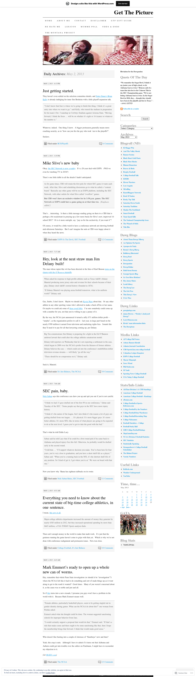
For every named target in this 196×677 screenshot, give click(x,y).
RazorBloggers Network (132, 192)
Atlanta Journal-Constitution (134, 346)
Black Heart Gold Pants (132, 158)
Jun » (128, 507)
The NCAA (76, 371)
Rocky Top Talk (129, 199)
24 (146, 502)
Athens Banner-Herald (131, 342)
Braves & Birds (129, 168)
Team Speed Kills (129, 217)
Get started (122, 3)
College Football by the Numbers (135, 409)
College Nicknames (130, 419)
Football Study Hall (130, 426)
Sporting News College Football (134, 373)
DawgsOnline (128, 267)
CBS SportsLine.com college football (136, 349)
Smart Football (128, 213)
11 (151, 497)
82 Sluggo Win (128, 148)
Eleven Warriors (129, 182)
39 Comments (107, 371)
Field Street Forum (130, 270)
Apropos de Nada (129, 246)
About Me (63, 20)
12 (123, 499)
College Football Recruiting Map (135, 416)
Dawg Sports (128, 260)
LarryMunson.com (130, 320)
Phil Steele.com (128, 367)
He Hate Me (52, 26)
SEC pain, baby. (55, 390)
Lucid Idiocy (128, 284)
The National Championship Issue (136, 220)
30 (141, 505)
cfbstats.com (127, 400)
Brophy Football (129, 172)
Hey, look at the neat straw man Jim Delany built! (71, 261)
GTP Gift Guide (121, 20)
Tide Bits (126, 227)
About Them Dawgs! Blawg (133, 239)
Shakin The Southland (131, 210)
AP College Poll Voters (131, 339)
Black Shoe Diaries (130, 161)
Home (48, 20)
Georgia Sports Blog (130, 274)
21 (132, 502)
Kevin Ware (88, 301)
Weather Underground (131, 472)
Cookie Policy (50, 672)
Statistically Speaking (131, 444)
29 (137, 505)
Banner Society (128, 154)
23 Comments (107, 661)
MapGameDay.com (130, 433)
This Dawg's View (130, 294)
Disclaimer (98, 20)
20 (127, 502)
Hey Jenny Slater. (129, 281)
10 (146, 497)
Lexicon (70, 26)
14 (132, 499)
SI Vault (126, 370)
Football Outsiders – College (133, 423)
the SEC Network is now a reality (61, 168)
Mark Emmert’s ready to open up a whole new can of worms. (76, 569)
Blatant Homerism (130, 165)
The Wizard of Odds (130, 223)
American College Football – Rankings (137, 396)
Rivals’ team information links (134, 323)
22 (137, 502)
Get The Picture (133, 12)
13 (127, 499)
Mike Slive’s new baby (61, 163)
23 (141, 502)
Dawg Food (127, 256)
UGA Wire (127, 298)
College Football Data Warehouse (135, 413)
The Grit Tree (128, 291)
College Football (64, 547)
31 (146, 505)
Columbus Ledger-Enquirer (133, 353)
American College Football (132, 393)
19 (123, 502)
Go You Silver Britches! (131, 277)
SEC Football (80, 239)
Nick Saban (47, 396)
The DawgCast (128, 287)
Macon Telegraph (129, 360)
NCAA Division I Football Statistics (136, 437)
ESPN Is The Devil (65, 239)
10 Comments (107, 547)
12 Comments (107, 239)
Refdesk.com (128, 469)
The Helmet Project (130, 453)
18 (151, 499)
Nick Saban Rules (65, 478)
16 (141, 499)
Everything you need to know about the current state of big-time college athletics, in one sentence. (78, 502)
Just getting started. (58, 90)
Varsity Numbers (129, 456)
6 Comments (108, 143)
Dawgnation (127, 263)
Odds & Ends (111, 26)
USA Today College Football (133, 377)
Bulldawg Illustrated (130, 253)
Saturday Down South (131, 203)
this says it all (55, 512)
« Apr (122, 507)
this (48, 593)
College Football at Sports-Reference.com (133, 404)
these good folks (76, 308)
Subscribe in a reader (131, 109)
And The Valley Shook (131, 151)
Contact (80, 20)
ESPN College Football (131, 356)
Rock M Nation (129, 196)
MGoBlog (126, 189)
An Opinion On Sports (131, 243)
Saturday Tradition (130, 206)
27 (127, 505)
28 (132, 505)
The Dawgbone (128, 327)
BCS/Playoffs (63, 143)
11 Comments (107, 478)
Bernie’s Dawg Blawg (131, 250)
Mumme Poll (89, 26)
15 (137, 499)
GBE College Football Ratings (134, 430)
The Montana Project (60, 32)
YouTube (126, 476)
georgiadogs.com (129, 310)
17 (146, 499)
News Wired (127, 363)
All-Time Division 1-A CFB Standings (137, 389)
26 (123, 505)
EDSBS (126, 179)
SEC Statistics (128, 440)
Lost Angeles (128, 186)
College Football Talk (131, 175)
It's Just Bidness (64, 371)
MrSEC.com (51, 654)
